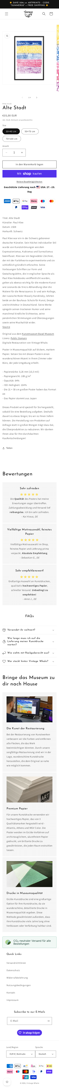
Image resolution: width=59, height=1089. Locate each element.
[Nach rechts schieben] (36, 97)
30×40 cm (11, 131)
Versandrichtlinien (16, 962)
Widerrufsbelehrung (17, 977)
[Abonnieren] (48, 1021)
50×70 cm (30, 131)
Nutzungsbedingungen (19, 985)
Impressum (13, 1000)
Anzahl (5, 146)
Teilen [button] (9, 447)
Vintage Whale (33, 1083)
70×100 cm (12, 138)
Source (6, 326)
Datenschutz (13, 970)
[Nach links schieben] (22, 97)
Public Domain (19, 338)
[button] (6, 13)
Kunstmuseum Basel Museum (38, 333)
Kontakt (11, 992)
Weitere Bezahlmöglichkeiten (29, 181)
